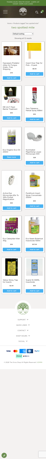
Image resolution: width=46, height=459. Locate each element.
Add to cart (11, 78)
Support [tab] (22, 320)
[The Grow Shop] (23, 12)
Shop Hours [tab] (21, 336)
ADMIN (39, 362)
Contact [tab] (22, 330)
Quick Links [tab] (21, 325)
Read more (11, 157)
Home (9, 23)
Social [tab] (22, 341)
